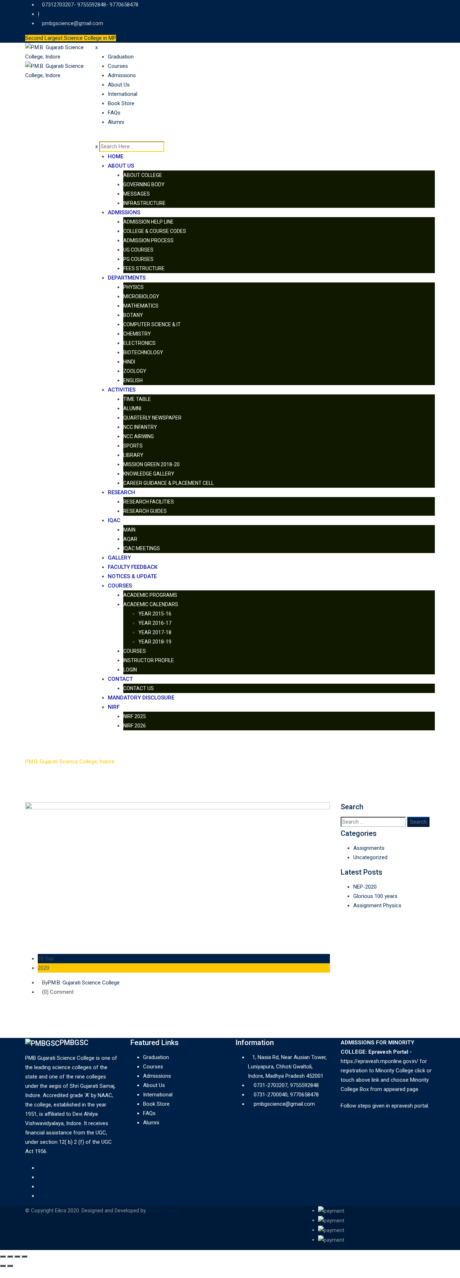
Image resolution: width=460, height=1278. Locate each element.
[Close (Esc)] (3, 1256)
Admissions (122, 75)
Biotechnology (143, 352)
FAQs (114, 112)
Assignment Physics (377, 905)
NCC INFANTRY (140, 427)
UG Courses (138, 250)
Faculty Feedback (132, 567)
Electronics (139, 343)
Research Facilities (148, 502)
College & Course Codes (154, 231)
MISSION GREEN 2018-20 (151, 464)
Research (121, 492)
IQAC (114, 520)
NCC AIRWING (138, 436)
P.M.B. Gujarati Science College (84, 982)
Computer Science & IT (152, 324)
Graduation (121, 56)
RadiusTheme (163, 1210)
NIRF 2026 (134, 726)
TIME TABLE (137, 399)
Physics (133, 287)
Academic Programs (150, 595)
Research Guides (145, 511)
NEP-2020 (365, 887)
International (122, 94)
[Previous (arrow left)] (3, 1266)
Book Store (121, 103)
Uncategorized (370, 857)
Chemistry (137, 334)
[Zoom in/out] (24, 1256)
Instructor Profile (148, 660)
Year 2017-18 (154, 632)
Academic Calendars (150, 604)
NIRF (114, 707)
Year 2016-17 (154, 623)
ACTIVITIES (121, 390)
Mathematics (140, 306)
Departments (127, 278)
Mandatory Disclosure (141, 697)
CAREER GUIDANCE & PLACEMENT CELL (168, 483)
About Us (119, 84)
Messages (136, 194)
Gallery (119, 557)
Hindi (129, 362)
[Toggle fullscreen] (17, 1256)
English (133, 380)
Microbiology (141, 296)
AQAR (130, 539)
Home (115, 156)
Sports (133, 446)
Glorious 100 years (375, 896)
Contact (120, 679)
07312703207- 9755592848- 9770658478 (90, 4)
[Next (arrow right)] (10, 1266)
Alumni (116, 122)
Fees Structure (144, 268)
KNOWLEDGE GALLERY (148, 474)
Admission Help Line (148, 222)
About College (142, 175)
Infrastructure (144, 203)
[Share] (10, 1256)
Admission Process (148, 240)
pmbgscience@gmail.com (72, 23)
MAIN (129, 530)
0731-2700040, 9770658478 (286, 1094)
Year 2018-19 (154, 642)
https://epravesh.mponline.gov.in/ (379, 1061)
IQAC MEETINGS (141, 548)
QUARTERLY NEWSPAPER (152, 418)
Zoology (134, 371)
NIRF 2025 (134, 716)
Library (133, 455)
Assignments (369, 848)
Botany (133, 315)
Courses (118, 66)
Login (130, 670)
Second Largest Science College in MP (70, 38)
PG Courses (138, 259)
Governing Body (144, 184)
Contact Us (138, 688)
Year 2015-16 (154, 614)
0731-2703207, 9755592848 (286, 1085)
